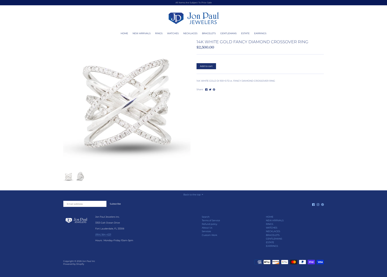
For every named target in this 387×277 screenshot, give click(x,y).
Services (206, 231)
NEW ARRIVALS (275, 220)
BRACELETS (273, 235)
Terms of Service (211, 220)
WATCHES (271, 227)
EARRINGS (272, 246)
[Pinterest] (322, 204)
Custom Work (209, 235)
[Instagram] (318, 204)
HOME (269, 216)
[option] (68, 176)
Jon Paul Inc (88, 261)
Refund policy (209, 224)
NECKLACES (273, 231)
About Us (207, 227)
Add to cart (206, 66)
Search (206, 216)
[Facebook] (313, 204)
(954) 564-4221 (103, 234)
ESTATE (270, 242)
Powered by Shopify (73, 264)
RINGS (269, 224)
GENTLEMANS (274, 238)
